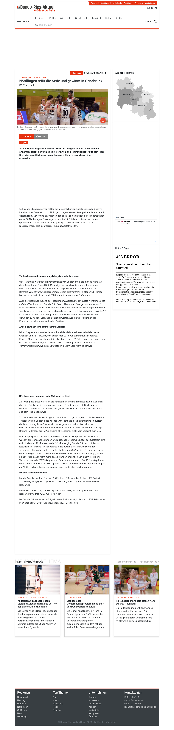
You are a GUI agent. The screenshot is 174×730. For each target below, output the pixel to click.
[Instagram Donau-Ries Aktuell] (148, 8)
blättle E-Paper (122, 248)
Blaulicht (96, 18)
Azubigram (128, 3)
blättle (119, 18)
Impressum (94, 700)
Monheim (21, 703)
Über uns (93, 716)
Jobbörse (105, 3)
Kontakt (92, 706)
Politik (52, 18)
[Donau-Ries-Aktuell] (36, 8)
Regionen (40, 18)
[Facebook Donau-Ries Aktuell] (152, 8)
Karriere (92, 697)
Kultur (108, 18)
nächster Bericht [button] (148, 561)
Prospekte (139, 3)
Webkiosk (95, 3)
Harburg (21, 700)
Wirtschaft (65, 18)
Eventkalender (116, 3)
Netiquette (94, 713)
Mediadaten (150, 3)
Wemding (22, 716)
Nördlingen (22, 706)
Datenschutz (95, 703)
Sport (55, 697)
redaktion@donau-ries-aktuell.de (140, 706)
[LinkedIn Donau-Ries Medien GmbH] (156, 8)
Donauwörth (23, 697)
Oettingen (22, 710)
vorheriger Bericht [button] (126, 561)
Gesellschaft (81, 18)
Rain (19, 713)
